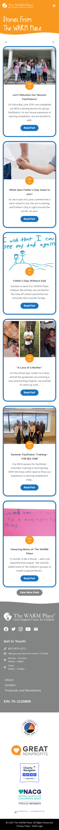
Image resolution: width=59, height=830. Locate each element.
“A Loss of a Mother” (29, 367)
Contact (10, 685)
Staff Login (37, 826)
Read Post (31, 128)
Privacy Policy (23, 826)
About (9, 679)
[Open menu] (54, 5)
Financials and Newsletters (23, 690)
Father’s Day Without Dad (29, 280)
